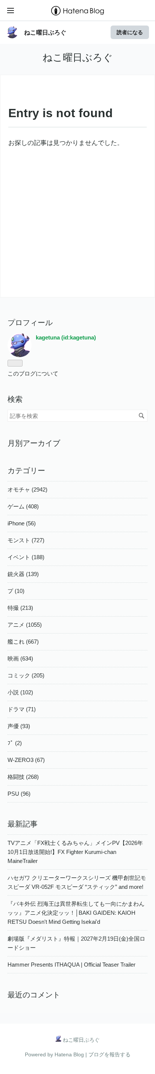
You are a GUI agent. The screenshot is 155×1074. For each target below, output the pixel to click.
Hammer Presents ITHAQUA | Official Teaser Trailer (71, 964)
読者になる (130, 32)
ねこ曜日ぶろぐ (45, 32)
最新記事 (23, 824)
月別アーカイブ (34, 443)
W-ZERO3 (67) (26, 760)
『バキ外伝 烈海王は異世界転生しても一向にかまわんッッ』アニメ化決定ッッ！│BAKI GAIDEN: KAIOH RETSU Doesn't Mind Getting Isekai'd (76, 913)
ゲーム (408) (23, 506)
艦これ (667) (23, 641)
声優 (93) (19, 726)
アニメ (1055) (25, 624)
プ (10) (16, 591)
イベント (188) (26, 557)
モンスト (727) (26, 540)
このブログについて (33, 373)
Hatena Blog (69, 1054)
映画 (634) (20, 658)
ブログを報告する (109, 1054)
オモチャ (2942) (27, 489)
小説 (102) (20, 692)
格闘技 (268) (23, 777)
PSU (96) (19, 793)
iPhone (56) (22, 523)
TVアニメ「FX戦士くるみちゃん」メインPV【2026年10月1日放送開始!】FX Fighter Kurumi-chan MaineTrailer (75, 852)
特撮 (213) (20, 608)
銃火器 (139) (23, 574)
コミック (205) (26, 675)
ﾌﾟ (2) (15, 743)
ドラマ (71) (22, 709)
